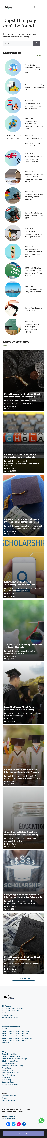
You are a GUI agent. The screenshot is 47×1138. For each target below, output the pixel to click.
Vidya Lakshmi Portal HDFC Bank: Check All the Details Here (33, 106)
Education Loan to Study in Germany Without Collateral (34, 196)
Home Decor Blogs (8, 1075)
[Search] (36, 43)
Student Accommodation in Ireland (14, 1040)
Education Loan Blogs (9, 1054)
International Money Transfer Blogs (14, 1059)
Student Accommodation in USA (13, 1036)
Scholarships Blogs (8, 1063)
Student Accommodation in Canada (15, 1034)
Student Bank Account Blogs (12, 1056)
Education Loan (7, 1015)
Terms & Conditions (9, 1096)
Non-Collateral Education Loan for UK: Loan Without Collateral (34, 159)
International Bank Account (12, 1011)
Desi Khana (6, 1029)
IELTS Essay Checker (9, 1100)
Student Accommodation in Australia (15, 1031)
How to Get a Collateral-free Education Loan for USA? (34, 215)
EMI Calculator (7, 1013)
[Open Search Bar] (35, 7)
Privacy (5, 1098)
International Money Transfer (12, 1008)
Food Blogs (6, 1077)
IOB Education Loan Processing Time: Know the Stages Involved (33, 234)
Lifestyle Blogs (7, 1070)
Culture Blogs (7, 1080)
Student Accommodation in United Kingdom (17, 1038)
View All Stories (23, 978)
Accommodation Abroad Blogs (13, 1066)
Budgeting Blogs (8, 1082)
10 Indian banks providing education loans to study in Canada (34, 87)
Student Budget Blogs (10, 1061)
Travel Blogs (6, 1068)
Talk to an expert (23, 1133)
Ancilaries (5, 1043)
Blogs (4, 1052)
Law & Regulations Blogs (10, 1073)
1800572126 (10, 1116)
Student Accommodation (12, 1027)
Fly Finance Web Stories (10, 1018)
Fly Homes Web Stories (10, 1084)
